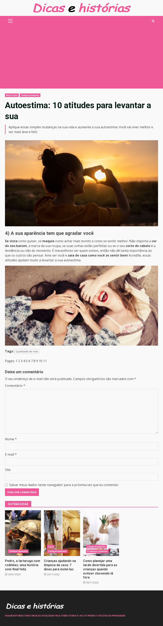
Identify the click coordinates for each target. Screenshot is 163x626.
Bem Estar (11, 95)
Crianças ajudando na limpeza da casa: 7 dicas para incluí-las (62, 533)
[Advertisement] (81, 59)
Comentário (15, 385)
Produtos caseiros (97, 551)
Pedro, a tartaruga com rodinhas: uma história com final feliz (23, 533)
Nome (11, 439)
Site (8, 470)
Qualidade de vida (27, 351)
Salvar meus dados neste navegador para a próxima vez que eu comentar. (64, 485)
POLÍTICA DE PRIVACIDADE (111, 615)
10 (40, 361)
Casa (50, 546)
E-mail (11, 454)
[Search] (153, 21)
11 (45, 361)
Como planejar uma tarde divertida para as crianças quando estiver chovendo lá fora (101, 533)
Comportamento (30, 95)
